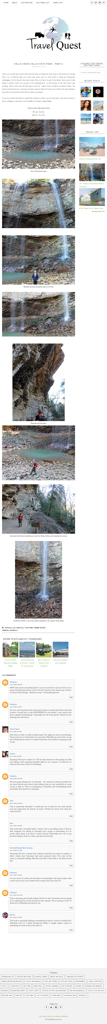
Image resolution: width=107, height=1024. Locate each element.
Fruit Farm (26, 986)
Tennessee (5, 630)
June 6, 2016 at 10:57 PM (16, 778)
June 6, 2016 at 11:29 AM (16, 684)
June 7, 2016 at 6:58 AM (16, 825)
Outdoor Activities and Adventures (54, 991)
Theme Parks (56, 995)
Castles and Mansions (33, 981)
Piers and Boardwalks (77, 991)
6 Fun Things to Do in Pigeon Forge (91, 208)
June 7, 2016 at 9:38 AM (16, 875)
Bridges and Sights (56, 976)
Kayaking (79, 986)
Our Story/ (42, 1016)
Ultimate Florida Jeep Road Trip (90, 159)
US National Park (69, 995)
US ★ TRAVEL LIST (42, 3)
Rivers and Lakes (6, 995)
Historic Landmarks (52, 986)
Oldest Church (34, 991)
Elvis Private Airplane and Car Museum (61, 661)
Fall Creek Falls (18, 628)
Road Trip (19, 995)
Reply (71, 697)
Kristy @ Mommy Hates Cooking (21, 848)
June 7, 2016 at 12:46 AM (16, 803)
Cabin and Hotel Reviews (74, 976)
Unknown (13, 682)
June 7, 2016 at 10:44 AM (16, 895)
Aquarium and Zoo (7, 976)
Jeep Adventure (67, 986)
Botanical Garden (41, 976)
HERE (103, 211)
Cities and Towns (66, 981)
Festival (4, 986)
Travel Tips (57, 3)
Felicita (12, 754)
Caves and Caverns (50, 981)
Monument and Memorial (93, 986)
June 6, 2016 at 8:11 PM (15, 756)
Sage (11, 823)
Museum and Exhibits (18, 991)
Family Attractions (95, 981)
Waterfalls (14, 630)
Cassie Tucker (15, 729)
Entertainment (80, 981)
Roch (11, 801)
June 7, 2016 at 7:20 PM (16, 917)
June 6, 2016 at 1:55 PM (16, 707)
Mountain (4, 991)
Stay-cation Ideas (43, 995)
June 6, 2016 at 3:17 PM (16, 731)
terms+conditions (62, 1016)
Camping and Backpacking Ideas (11, 981)
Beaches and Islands (24, 976)
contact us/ (51, 1016)
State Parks (29, 628)
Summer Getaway (40, 628)
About (14, 3)
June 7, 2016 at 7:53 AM (16, 850)
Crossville (8, 628)
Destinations (26, 3)
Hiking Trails (38, 986)
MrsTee (12, 915)
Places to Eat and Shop (96, 991)
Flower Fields (15, 986)
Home (6, 3)
